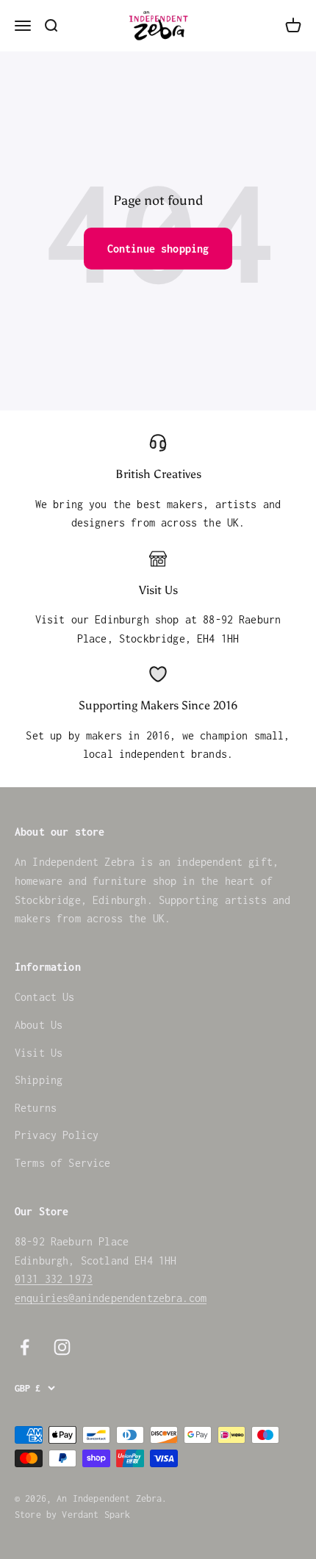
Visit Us (38, 1052)
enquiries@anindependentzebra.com (111, 1298)
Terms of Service (63, 1163)
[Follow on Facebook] (25, 1347)
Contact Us (45, 997)
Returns (36, 1108)
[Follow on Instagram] (62, 1347)
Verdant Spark (96, 1514)
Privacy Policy (56, 1135)
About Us (38, 1025)
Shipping (38, 1080)
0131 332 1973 (54, 1279)
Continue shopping (158, 248)
